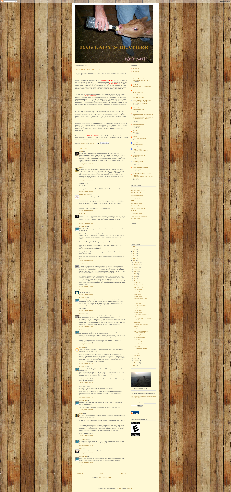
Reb (80, 167)
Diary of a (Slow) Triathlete (138, 190)
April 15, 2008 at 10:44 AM (86, 382)
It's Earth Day (137, 303)
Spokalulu (135, 143)
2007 (134, 365)
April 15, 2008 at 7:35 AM (86, 294)
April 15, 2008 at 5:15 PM (86, 462)
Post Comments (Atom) (105, 477)
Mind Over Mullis (135, 198)
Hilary (81, 151)
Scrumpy (81, 290)
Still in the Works (137, 149)
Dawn (80, 448)
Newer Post (80, 473)
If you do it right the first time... (140, 138)
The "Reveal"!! (137, 355)
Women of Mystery (136, 218)
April (135, 280)
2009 (134, 258)
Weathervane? (137, 329)
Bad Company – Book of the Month (141, 80)
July (135, 274)
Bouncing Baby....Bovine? (140, 348)
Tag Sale (136, 326)
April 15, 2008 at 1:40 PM (86, 435)
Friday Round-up (138, 296)
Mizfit (132, 200)
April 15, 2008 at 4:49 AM (86, 210)
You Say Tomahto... (139, 341)
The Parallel (136, 156)
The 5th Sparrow (135, 211)
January (136, 363)
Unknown (82, 347)
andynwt (119, 488)
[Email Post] (98, 143)
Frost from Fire (136, 163)
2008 (134, 260)
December (137, 262)
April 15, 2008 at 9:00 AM (86, 344)
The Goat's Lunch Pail (139, 155)
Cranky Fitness (137, 85)
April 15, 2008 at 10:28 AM (86, 363)
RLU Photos (136, 137)
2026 (134, 246)
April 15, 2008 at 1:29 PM (86, 410)
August (136, 271)
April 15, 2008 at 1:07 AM (86, 164)
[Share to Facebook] (106, 143)
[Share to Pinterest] (108, 143)
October (136, 267)
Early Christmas (136, 126)
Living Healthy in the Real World (142, 100)
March (136, 358)
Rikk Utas (135, 130)
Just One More (137, 282)
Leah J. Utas (82, 214)
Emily (81, 413)
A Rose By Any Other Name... (141, 324)
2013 (134, 249)
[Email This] (101, 143)
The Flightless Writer (136, 213)
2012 (134, 251)
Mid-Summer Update (138, 92)
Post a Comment (82, 466)
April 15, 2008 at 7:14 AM (86, 286)
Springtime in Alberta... (140, 308)
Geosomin (82, 313)
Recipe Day (137, 339)
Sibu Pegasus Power (136, 203)
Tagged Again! (137, 322)
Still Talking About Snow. (140, 301)
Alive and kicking (137, 169)
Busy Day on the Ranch (140, 305)
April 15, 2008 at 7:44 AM (86, 310)
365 (132, 187)
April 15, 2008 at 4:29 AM (86, 191)
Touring (136, 351)
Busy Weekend (138, 289)
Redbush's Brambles (138, 124)
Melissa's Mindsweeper (137, 195)
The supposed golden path (140, 167)
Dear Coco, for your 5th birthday (140, 150)
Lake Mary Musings (138, 97)
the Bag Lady (83, 226)
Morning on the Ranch (139, 285)
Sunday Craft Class (139, 344)
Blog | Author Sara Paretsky (140, 78)
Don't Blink (136, 353)
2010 (134, 256)
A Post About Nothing (139, 337)
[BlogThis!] (103, 143)
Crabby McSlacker (84, 194)
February (136, 360)
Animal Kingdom (138, 335)
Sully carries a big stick (138, 109)
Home (101, 473)
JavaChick (82, 264)
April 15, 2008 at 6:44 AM (86, 260)
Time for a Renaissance (138, 144)
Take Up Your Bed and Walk (138, 208)
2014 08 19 (135, 132)
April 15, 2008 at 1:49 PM (86, 445)
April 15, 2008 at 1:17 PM (86, 397)
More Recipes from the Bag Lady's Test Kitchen (141, 332)
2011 (134, 253)
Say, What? (137, 346)
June (135, 276)
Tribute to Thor (137, 294)
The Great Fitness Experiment (139, 216)
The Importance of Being (140, 298)
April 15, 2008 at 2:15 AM (86, 180)
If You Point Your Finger (137, 193)
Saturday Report (138, 292)
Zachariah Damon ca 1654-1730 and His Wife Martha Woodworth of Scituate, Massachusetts (143, 118)
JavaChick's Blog (137, 91)
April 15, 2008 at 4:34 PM (86, 453)
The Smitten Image (138, 161)
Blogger (130, 488)
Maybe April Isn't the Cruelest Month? (142, 86)
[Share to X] (105, 143)
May (135, 278)
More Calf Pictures (138, 287)
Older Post (123, 473)
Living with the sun (138, 108)
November (137, 264)
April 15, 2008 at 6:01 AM (86, 223)
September (137, 269)
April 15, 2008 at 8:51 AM (86, 326)
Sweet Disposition (135, 205)
